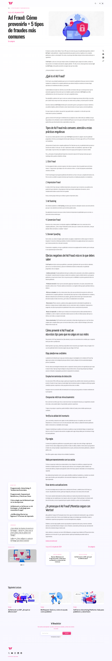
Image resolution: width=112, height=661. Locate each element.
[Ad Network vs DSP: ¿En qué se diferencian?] (83, 558)
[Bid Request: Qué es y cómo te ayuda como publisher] (56, 597)
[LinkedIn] (18, 653)
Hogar (9, 8)
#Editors (78, 594)
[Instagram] (15, 653)
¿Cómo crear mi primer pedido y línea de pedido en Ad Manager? (21, 532)
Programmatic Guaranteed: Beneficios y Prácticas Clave (20, 495)
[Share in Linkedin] (103, 57)
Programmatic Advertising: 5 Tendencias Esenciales (20, 489)
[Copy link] (103, 61)
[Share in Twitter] (103, 51)
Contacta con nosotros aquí (51, 541)
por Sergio (28, 556)
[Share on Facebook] (103, 54)
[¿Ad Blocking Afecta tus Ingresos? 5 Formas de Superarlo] (22, 555)
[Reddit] (21, 653)
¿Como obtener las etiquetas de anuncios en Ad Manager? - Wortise (21, 529)
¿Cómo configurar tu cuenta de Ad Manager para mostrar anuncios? (21, 539)
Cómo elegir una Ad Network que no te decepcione (22, 501)
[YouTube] (12, 653)
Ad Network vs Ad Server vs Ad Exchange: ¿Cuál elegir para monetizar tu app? (21, 508)
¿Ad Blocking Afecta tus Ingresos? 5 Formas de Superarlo (22, 515)
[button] (95, 3)
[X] (8, 653)
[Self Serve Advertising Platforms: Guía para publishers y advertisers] (88, 597)
